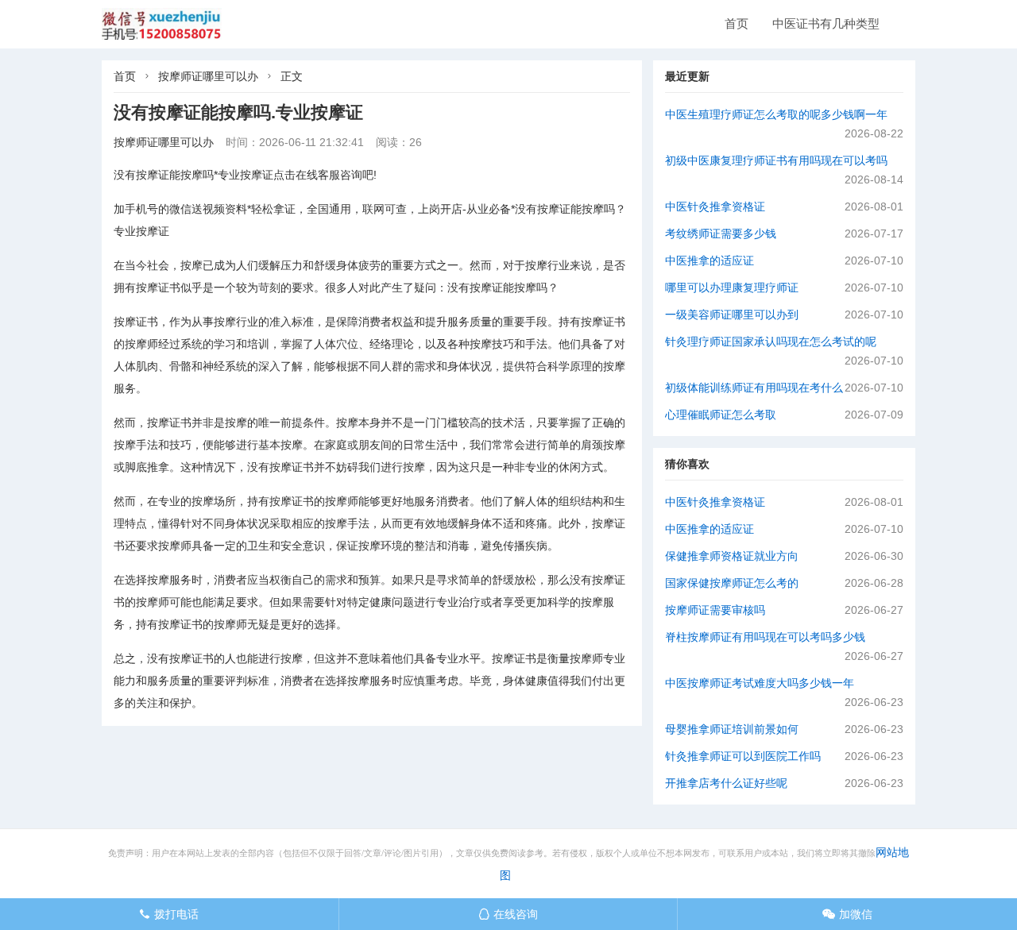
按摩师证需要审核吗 (715, 610)
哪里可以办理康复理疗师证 (732, 287)
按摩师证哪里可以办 (208, 76)
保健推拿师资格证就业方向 (732, 556)
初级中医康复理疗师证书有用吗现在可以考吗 (776, 160)
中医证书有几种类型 (826, 23)
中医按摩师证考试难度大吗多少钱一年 (759, 683)
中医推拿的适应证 (709, 260)
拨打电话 (169, 914)
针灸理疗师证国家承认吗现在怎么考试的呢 (770, 341)
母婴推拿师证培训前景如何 (732, 729)
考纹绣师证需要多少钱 (720, 233)
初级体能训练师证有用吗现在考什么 (754, 387)
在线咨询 (508, 914)
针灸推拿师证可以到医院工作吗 (743, 756)
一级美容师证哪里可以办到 (732, 314)
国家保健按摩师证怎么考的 (732, 583)
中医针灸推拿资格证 (715, 206)
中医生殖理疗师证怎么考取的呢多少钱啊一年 (776, 114)
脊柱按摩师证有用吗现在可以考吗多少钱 (765, 637)
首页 (736, 23)
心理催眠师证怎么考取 (720, 414)
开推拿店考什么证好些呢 (726, 783)
